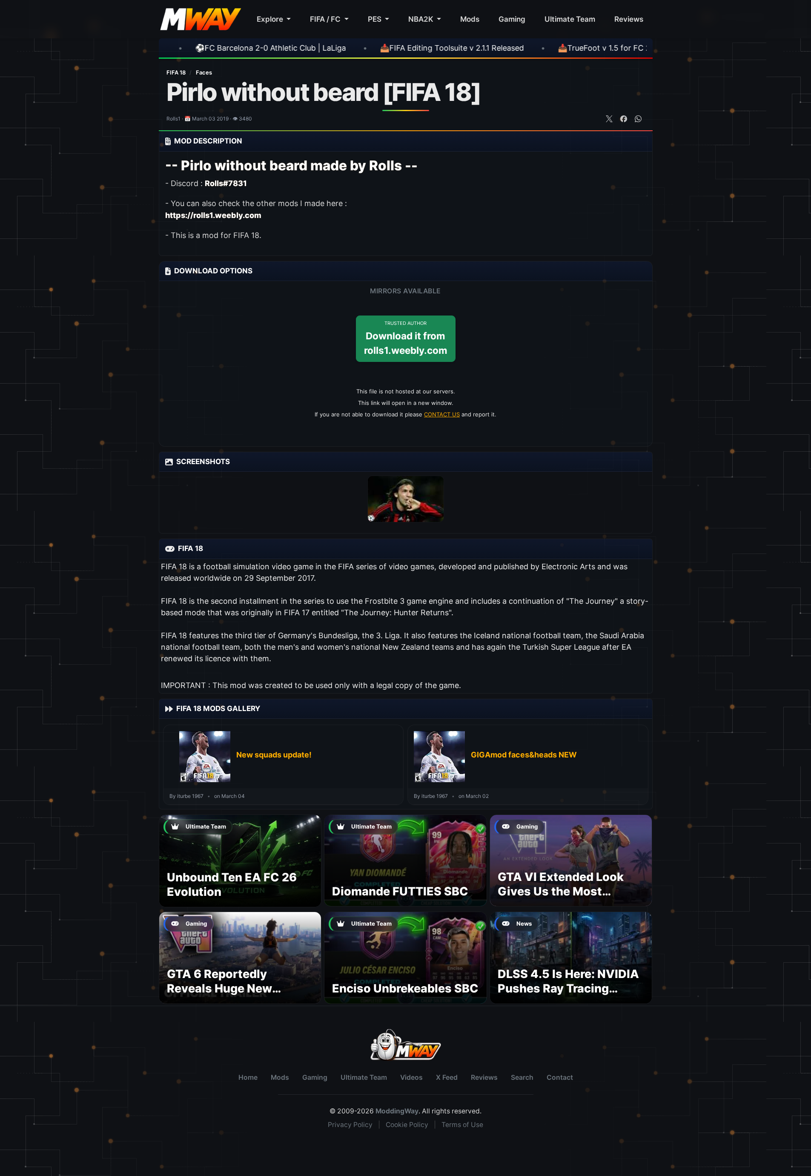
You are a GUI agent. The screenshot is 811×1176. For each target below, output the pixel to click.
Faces (204, 72)
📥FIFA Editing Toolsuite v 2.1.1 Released (379, 47)
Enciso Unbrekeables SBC (405, 988)
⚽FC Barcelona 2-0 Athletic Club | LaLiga (197, 47)
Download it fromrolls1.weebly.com (405, 338)
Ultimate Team (569, 18)
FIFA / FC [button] (326, 18)
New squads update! (274, 754)
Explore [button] (271, 18)
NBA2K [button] (421, 18)
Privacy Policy (350, 1125)
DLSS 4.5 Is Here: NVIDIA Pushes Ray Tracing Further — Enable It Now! (568, 988)
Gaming (512, 18)
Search (522, 1077)
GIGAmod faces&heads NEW (524, 754)
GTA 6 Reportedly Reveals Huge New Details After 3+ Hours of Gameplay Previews (238, 995)
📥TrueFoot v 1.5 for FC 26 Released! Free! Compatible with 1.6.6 (602, 47)
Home (248, 1077)
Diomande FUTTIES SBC (400, 891)
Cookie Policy (407, 1125)
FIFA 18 (176, 72)
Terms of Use (462, 1125)
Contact (560, 1077)
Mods (469, 18)
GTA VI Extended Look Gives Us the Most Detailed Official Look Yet (570, 891)
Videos (411, 1077)
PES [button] (375, 18)
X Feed (447, 1077)
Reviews (628, 18)
